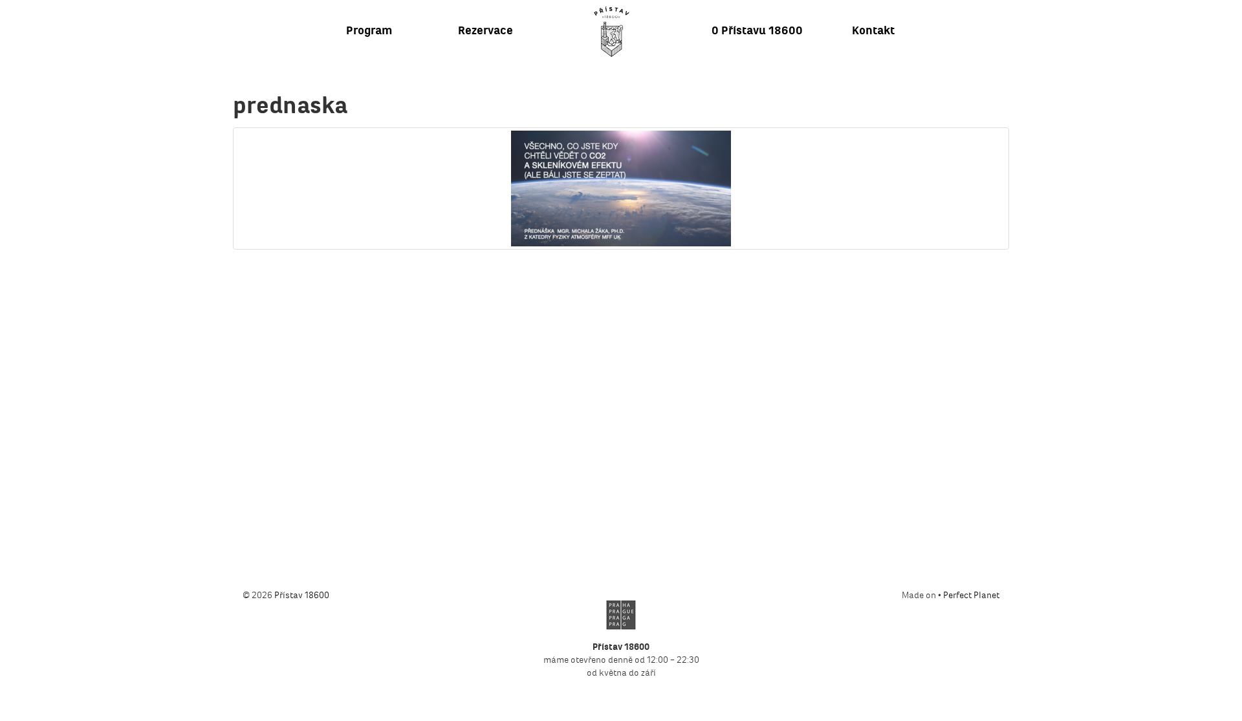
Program (369, 30)
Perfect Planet (971, 595)
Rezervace (485, 30)
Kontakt (873, 30)
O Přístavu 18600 (757, 30)
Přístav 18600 (301, 595)
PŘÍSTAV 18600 (611, 31)
